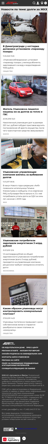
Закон (6, 134)
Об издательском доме (13, 347)
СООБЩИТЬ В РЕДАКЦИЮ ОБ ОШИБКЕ (18, 368)
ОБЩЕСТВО (8, 71)
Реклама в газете (10, 351)
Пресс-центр (32, 347)
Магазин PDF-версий (30, 351)
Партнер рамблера (21, 433)
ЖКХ (5, 202)
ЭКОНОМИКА (8, 271)
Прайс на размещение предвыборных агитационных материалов (20, 364)
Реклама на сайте (10, 360)
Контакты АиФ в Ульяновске (15, 357)
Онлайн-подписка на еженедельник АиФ (22, 354)
